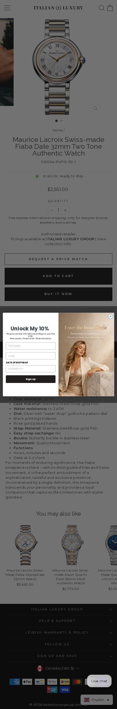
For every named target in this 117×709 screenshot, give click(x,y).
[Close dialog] (110, 316)
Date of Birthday (17, 362)
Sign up (31, 379)
